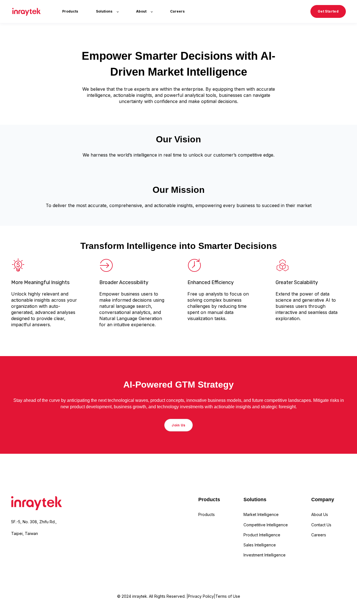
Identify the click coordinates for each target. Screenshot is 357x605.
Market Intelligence (261, 514)
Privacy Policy (201, 596)
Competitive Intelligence (265, 524)
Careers (318, 534)
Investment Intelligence (264, 555)
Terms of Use (227, 596)
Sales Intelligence (259, 544)
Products (206, 514)
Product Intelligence (261, 534)
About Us (319, 514)
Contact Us (321, 524)
